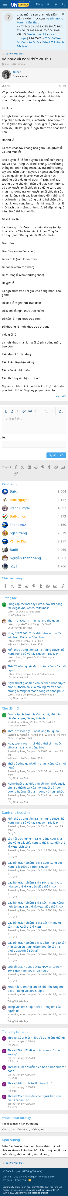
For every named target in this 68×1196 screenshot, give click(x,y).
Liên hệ (7, 1176)
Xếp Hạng (9, 484)
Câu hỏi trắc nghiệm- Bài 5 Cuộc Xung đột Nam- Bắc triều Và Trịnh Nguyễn (35, 864)
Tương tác (9, 598)
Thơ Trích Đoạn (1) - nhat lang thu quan (33, 620)
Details (44, 1192)
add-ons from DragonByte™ (45, 1189)
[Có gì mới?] (56, 4)
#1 (64, 85)
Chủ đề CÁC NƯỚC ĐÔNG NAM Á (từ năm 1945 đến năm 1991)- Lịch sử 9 (35, 968)
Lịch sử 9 (12, 981)
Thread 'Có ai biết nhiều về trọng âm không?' (37, 1037)
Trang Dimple (20, 508)
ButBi (14, 549)
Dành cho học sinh (16, 812)
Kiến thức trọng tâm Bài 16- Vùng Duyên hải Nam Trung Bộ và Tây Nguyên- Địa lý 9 (36, 651)
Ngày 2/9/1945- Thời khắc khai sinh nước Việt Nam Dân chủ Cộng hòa (35, 635)
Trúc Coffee (52, 38)
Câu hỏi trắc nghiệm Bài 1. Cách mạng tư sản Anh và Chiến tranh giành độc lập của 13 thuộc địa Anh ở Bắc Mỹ (37, 946)
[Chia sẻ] (59, 86)
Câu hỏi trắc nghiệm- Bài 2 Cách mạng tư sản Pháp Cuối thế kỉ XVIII (34, 924)
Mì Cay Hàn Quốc (28, 42)
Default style (12, 1171)
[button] (6, 411)
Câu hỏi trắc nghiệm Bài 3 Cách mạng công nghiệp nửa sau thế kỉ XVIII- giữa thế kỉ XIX (36, 904)
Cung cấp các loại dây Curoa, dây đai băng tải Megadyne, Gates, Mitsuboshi (35, 606)
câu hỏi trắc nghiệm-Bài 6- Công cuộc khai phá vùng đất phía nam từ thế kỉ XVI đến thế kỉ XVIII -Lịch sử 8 (36, 842)
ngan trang (18, 533)
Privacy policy (47, 1176)
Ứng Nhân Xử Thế (18, 677)
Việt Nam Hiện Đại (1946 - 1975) (25, 644)
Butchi (14, 491)
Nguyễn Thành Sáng (25, 558)
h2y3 (13, 566)
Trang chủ (20, 1180)
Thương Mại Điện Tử (19, 615)
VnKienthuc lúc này (16, 1117)
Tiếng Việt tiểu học (18, 1001)
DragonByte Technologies (27, 1192)
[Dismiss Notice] (62, 14)
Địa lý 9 (11, 660)
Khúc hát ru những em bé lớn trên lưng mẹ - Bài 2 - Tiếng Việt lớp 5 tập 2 (36, 988)
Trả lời (62, 396)
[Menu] (5, 4)
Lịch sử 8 (12, 857)
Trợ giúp (7, 1180)
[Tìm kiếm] (63, 4)
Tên (4, 437)
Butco (8, 64)
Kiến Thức (32, 22)
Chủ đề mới (10, 708)
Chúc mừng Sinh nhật (20, 627)
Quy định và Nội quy (25, 1176)
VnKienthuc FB (36, 34)
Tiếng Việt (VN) (33, 1171)
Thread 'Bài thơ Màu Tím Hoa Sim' (30, 1083)
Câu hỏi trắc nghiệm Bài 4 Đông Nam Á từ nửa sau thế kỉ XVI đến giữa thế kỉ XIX (35, 884)
